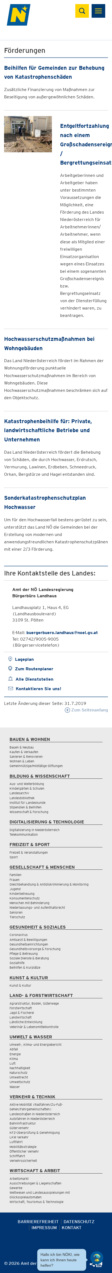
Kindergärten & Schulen (27, 788)
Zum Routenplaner (34, 668)
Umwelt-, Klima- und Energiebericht (35, 1044)
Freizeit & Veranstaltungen (29, 852)
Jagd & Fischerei (22, 1013)
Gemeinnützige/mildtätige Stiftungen (36, 766)
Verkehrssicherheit (23, 1161)
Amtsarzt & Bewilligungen (28, 940)
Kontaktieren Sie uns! (38, 688)
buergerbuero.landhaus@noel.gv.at (62, 632)
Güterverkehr (19, 1128)
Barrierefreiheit (38, 1221)
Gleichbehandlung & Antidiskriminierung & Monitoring (49, 884)
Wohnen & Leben (22, 761)
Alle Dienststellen (34, 679)
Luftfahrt (16, 1142)
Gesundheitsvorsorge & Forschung (35, 949)
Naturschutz (18, 1073)
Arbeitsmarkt (19, 1179)
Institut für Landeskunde (27, 803)
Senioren (16, 912)
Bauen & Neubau (22, 747)
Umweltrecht (19, 1077)
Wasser (15, 1087)
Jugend (15, 889)
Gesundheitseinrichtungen (29, 944)
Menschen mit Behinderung (29, 903)
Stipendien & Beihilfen (26, 807)
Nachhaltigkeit (20, 1068)
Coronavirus (19, 935)
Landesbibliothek (22, 798)
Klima (14, 1059)
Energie (15, 1054)
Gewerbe (16, 1188)
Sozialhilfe (17, 963)
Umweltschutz (20, 1082)
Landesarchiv (19, 793)
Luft (12, 1063)
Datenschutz (79, 1221)
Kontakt (72, 1227)
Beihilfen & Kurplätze (25, 967)
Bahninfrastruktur (23, 1123)
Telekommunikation (24, 834)
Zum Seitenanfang (89, 710)
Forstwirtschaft (21, 1008)
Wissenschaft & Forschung (29, 812)
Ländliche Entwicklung (26, 1022)
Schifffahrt (17, 1156)
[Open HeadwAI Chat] (96, 1257)
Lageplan (24, 659)
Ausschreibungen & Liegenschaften (35, 1183)
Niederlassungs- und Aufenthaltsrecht (37, 907)
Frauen (15, 880)
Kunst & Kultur (20, 985)
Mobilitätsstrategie (23, 1147)
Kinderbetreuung (22, 894)
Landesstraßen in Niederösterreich (35, 1114)
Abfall (14, 1049)
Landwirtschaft (21, 1017)
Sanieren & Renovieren (26, 756)
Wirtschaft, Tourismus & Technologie (36, 1202)
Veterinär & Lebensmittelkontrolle (34, 1027)
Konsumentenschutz (25, 898)
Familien (15, 875)
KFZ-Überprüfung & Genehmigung (35, 1132)
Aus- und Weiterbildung (27, 784)
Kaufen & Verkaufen (24, 752)
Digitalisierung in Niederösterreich (35, 830)
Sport (14, 857)
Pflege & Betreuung (24, 953)
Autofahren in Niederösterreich (32, 1119)
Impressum (44, 1227)
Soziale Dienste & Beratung (29, 958)
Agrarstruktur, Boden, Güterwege (34, 1003)
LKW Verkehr (19, 1137)
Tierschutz (17, 917)
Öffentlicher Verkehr (24, 1151)
